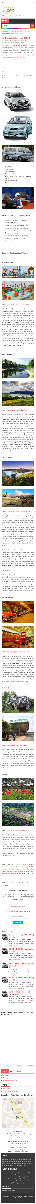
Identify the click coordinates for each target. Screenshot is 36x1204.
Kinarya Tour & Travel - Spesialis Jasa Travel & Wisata (23, 1197)
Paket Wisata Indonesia (10, 1091)
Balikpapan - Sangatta (10, 1080)
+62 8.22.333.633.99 (7, 42)
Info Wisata (6, 1088)
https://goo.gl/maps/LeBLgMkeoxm (18, 410)
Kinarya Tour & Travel (18, 57)
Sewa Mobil (13, 871)
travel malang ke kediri (18, 42)
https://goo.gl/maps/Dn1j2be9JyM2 (18, 304)
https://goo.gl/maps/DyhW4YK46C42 (18, 511)
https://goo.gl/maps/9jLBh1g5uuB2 (18, 830)
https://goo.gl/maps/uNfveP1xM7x (17, 745)
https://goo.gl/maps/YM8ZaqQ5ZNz (18, 652)
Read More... (17, 959)
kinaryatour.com (6, 45)
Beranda (19, 1065)
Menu (5, 21)
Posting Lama (30, 1065)
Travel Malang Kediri (20, 45)
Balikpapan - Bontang (9, 1078)
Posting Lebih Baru (7, 1065)
